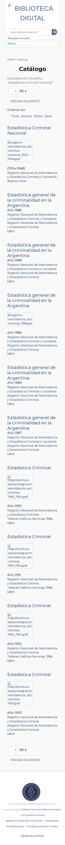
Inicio (10, 59)
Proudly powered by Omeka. (42, 826)
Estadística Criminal (29, 467)
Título (15, 116)
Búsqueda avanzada (18, 38)
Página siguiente (25, 101)
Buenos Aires (17, 181)
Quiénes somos (32, 836)
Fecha (38, 116)
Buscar (54, 32)
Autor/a (26, 116)
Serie (48, 116)
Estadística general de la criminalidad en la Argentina (31, 200)
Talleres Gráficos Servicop (26, 519)
